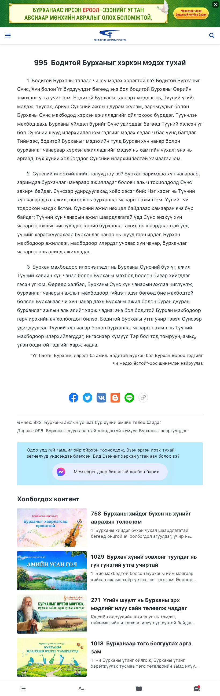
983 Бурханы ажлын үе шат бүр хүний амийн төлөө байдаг (97, 422)
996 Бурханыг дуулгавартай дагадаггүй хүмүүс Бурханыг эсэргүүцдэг (111, 430)
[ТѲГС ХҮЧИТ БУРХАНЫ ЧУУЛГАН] (110, 35)
